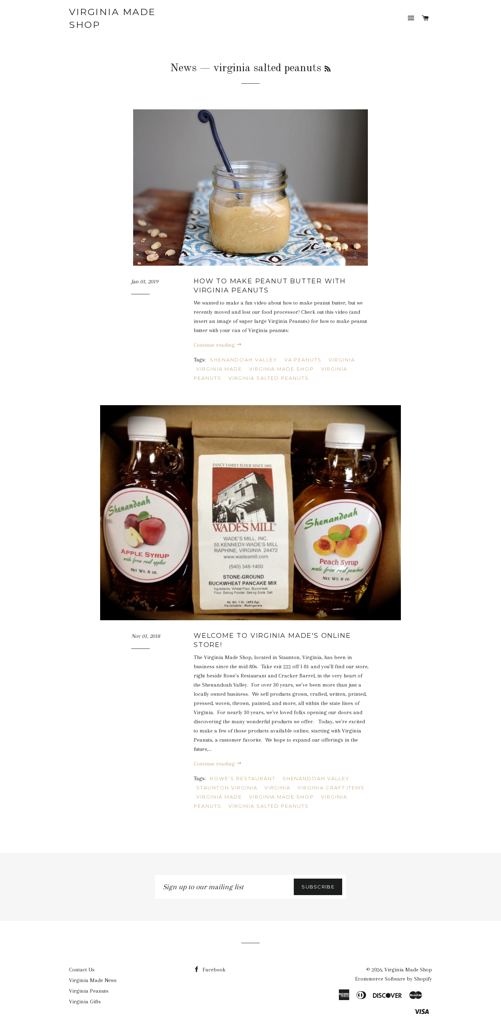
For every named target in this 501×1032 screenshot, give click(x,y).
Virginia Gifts (85, 1001)
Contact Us (82, 969)
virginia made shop (281, 369)
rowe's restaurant (242, 778)
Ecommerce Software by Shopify (393, 978)
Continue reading (215, 345)
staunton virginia (226, 788)
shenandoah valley (243, 360)
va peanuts (303, 360)
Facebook (213, 969)
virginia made (219, 369)
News (183, 68)
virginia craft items (331, 788)
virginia (342, 360)
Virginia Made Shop (112, 18)
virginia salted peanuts (268, 378)
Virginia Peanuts (89, 991)
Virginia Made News (93, 980)
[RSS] (327, 69)
